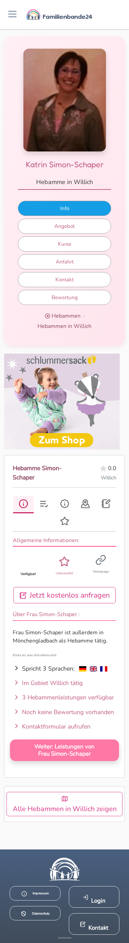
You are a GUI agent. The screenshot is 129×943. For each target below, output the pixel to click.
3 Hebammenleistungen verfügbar (67, 697)
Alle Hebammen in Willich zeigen (65, 808)
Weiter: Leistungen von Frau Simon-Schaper (64, 750)
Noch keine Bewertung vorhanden (67, 712)
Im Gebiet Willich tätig (51, 683)
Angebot (64, 226)
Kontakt (64, 279)
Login (98, 901)
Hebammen (66, 316)
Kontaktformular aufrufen (55, 726)
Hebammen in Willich (64, 326)
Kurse (64, 244)
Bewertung (65, 297)
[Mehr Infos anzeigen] (64, 938)
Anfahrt (65, 261)
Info (64, 208)
